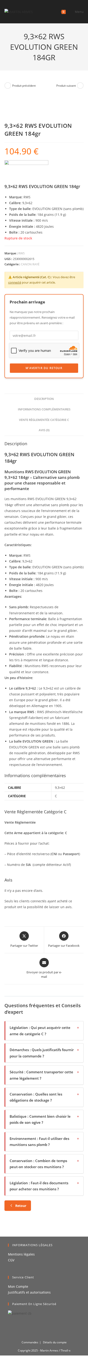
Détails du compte (55, 1342)
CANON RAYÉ (30, 264)
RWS (21, 253)
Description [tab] (44, 399)
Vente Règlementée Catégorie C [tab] (44, 420)
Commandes (30, 1342)
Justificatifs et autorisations (29, 1292)
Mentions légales (21, 1254)
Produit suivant (66, 86)
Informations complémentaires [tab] (44, 409)
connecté (14, 283)
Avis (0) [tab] (44, 430)
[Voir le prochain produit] (80, 85)
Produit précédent (24, 86)
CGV (11, 1260)
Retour (20, 1205)
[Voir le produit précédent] (7, 85)
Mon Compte (18, 1286)
